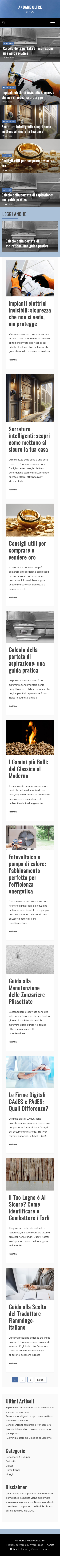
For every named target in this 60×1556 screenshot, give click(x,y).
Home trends (9, 87)
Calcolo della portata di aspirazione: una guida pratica (28, 51)
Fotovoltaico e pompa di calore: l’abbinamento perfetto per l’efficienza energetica (27, 873)
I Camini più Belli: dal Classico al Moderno (28, 768)
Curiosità (8, 43)
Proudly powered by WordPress (25, 1544)
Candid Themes (40, 1549)
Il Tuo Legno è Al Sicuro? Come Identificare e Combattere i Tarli (29, 1207)
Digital (9, 1465)
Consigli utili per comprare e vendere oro (28, 163)
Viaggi (9, 1474)
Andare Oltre (30, 7)
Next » (41, 1379)
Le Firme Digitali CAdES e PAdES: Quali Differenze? (28, 1101)
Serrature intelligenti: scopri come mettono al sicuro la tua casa (26, 129)
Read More (13, 360)
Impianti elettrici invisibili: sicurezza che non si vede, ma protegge (28, 95)
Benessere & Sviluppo (18, 1456)
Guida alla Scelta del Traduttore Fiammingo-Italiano (27, 1316)
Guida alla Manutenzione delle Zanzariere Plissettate (27, 990)
